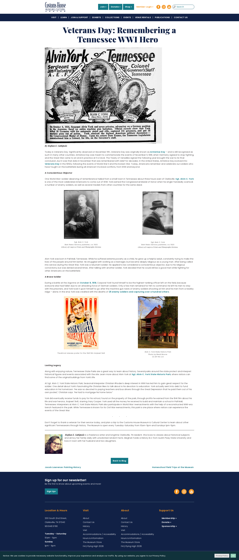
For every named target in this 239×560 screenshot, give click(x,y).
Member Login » (144, 6)
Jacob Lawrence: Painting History (63, 467)
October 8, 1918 (88, 282)
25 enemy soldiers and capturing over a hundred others (139, 291)
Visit (53, 17)
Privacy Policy (222, 556)
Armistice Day (157, 151)
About (86, 518)
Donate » (115, 6)
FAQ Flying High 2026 (93, 546)
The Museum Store (92, 542)
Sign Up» (51, 491)
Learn (63, 17)
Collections (112, 17)
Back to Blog (119, 460)
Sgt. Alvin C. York (185, 178)
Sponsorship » (169, 526)
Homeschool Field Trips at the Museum (173, 467)
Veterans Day (52, 163)
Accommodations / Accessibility (99, 534)
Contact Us (181, 17)
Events (127, 17)
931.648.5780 (51, 526)
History (86, 526)
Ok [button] (233, 556)
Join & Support (79, 17)
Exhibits (96, 17)
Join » (103, 6)
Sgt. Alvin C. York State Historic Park (151, 374)
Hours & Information (93, 538)
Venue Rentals (143, 17)
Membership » (169, 518)
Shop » (128, 6)
